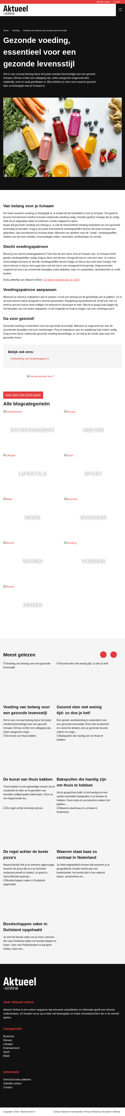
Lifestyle (8, 1044)
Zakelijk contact (103, 2)
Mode (6, 1055)
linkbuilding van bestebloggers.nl (30, 358)
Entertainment (11, 1048)
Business (8, 1036)
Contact (116, 2)
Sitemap (116, 1112)
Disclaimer (107, 1112)
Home (6, 30)
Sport (6, 1052)
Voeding (16, 30)
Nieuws (7, 1040)
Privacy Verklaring (92, 1112)
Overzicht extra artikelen (17, 1079)
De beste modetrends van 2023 (61, 279)
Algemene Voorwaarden (72, 1112)
